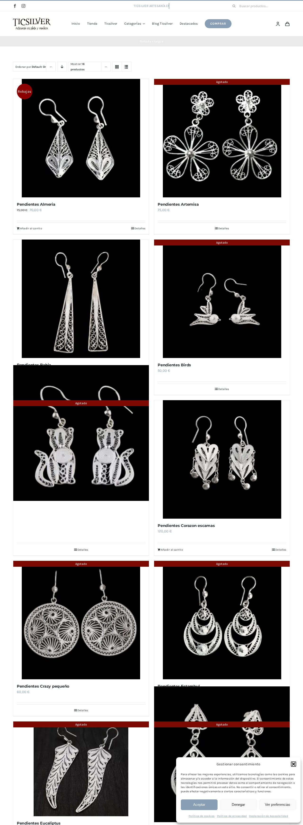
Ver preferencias (277, 804)
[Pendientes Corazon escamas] (222, 459)
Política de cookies (201, 816)
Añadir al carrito (31, 228)
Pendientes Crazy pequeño (43, 686)
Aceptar (199, 804)
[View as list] (126, 66)
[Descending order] (62, 66)
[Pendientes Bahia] (81, 299)
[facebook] (15, 6)
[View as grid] (117, 66)
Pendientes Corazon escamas (186, 525)
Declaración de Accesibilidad (268, 816)
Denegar (238, 804)
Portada (145, 41)
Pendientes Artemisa (178, 204)
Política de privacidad (232, 816)
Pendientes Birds (174, 365)
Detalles (139, 228)
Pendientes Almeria (36, 204)
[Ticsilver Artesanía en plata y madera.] (32, 19)
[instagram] (23, 6)
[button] (293, 764)
